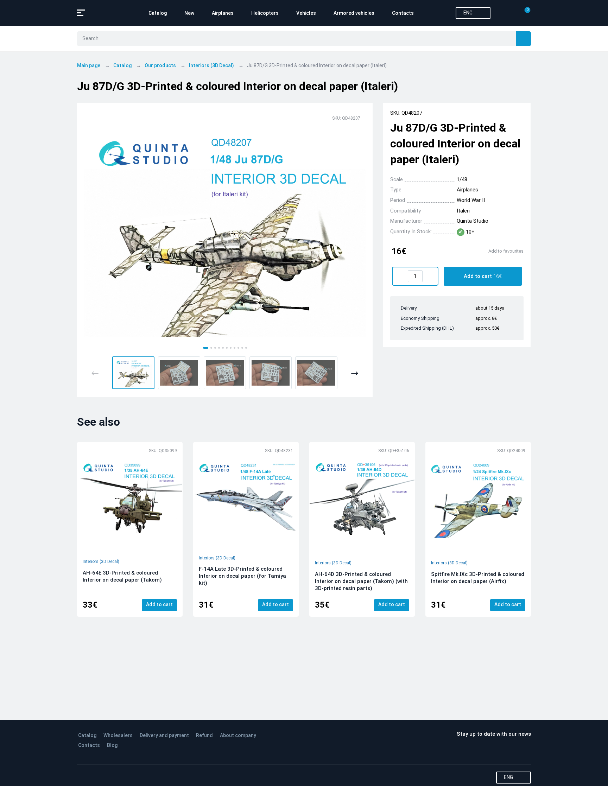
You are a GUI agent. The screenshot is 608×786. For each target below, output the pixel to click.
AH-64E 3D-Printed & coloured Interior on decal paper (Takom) (122, 576)
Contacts (403, 13)
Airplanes (223, 13)
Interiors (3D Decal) (101, 561)
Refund (204, 735)
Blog (112, 745)
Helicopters (265, 13)
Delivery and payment (164, 735)
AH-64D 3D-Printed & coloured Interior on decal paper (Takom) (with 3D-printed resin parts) (361, 581)
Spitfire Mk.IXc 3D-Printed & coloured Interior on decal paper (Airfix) (477, 577)
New (189, 13)
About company (238, 735)
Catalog (157, 13)
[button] (133, 372)
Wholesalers (118, 735)
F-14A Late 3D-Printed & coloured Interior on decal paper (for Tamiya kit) (242, 576)
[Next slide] (354, 373)
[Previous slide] (95, 373)
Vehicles (306, 13)
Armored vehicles (354, 13)
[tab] (205, 348)
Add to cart (159, 604)
